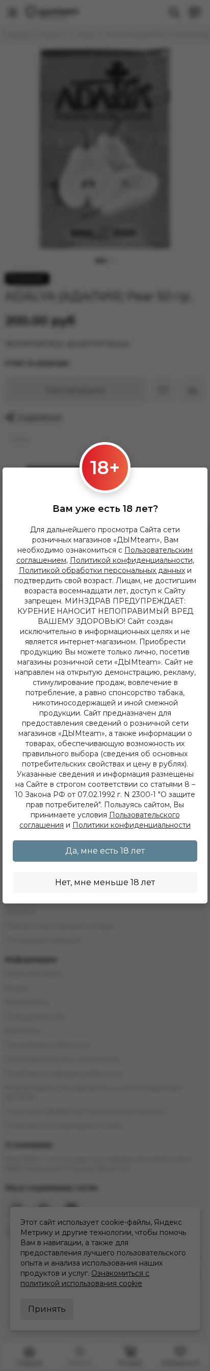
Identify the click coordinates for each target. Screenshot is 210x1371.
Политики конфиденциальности (131, 825)
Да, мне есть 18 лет (105, 851)
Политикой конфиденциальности (131, 560)
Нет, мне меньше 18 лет (105, 882)
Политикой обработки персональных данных (102, 570)
